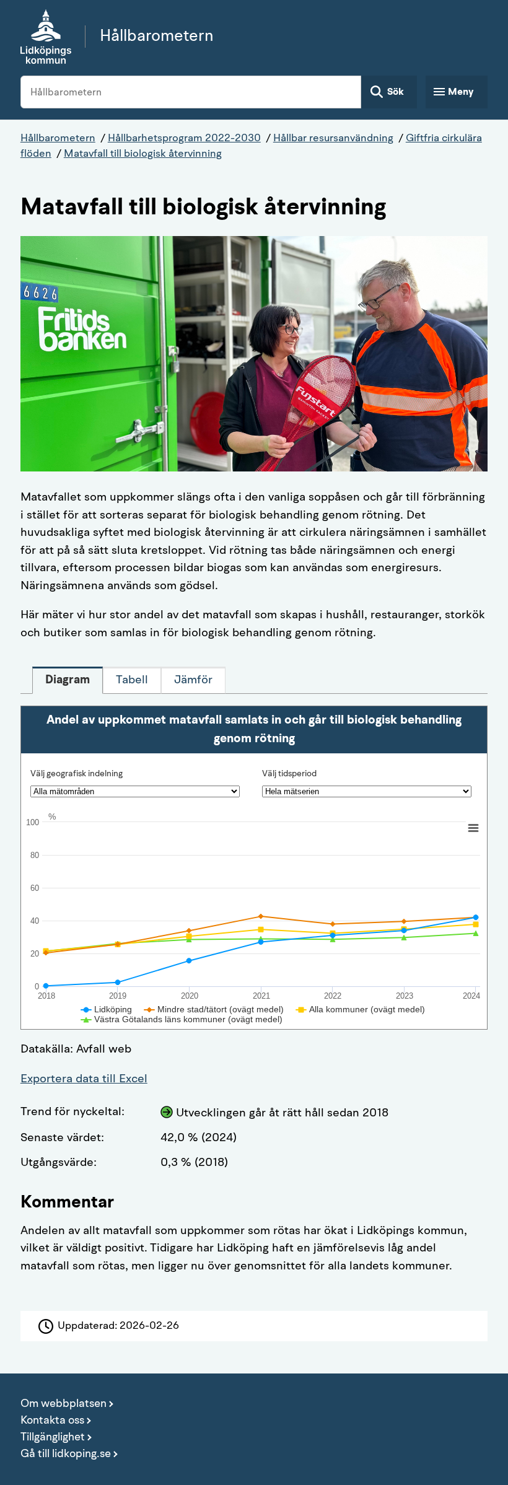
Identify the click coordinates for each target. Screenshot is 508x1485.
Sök (395, 92)
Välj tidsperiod (289, 773)
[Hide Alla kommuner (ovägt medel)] (360, 1009)
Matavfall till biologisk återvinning (143, 154)
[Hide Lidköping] (106, 1009)
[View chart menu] (472, 828)
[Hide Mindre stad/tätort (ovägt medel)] (214, 1009)
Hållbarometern (57, 138)
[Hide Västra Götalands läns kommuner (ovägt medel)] (181, 1019)
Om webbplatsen (63, 1403)
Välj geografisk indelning (76, 773)
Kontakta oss (52, 1420)
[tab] (67, 680)
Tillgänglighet (52, 1437)
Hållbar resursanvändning (333, 138)
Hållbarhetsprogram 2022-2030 (184, 138)
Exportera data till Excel (83, 1079)
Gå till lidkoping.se (65, 1454)
